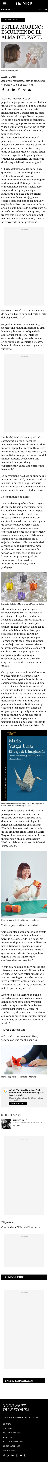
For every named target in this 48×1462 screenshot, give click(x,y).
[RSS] (25, 1455)
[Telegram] (24, 90)
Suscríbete (7, 10)
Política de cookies (11, 1433)
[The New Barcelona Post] (16, 1408)
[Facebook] (3, 90)
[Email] (29, 90)
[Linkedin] (14, 90)
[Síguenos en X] (8, 1455)
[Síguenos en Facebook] (4, 1455)
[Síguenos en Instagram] (16, 1455)
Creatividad (8, 1227)
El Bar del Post (25, 1227)
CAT (40, 10)
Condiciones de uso (11, 1446)
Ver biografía (16, 1125)
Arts (37, 1227)
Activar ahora (17, 1104)
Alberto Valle (8, 76)
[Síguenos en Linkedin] (12, 1455)
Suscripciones (9, 1451)
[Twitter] (8, 90)
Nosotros (7, 1429)
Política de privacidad (13, 1442)
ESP (45, 10)
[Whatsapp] (19, 90)
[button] (4, 3)
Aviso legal (8, 1437)
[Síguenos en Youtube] (21, 1455)
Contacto (7, 1424)
